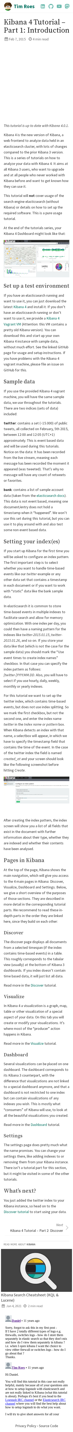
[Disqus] (36, 1365)
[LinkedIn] (42, 6)
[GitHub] (51, 6)
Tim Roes (24, 6)
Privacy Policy (25, 1425)
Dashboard (39, 1124)
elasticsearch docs (50, 495)
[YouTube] (59, 6)
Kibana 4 (19, 306)
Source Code (48, 1425)
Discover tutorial (16, 1211)
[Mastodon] (67, 6)
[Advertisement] (36, 82)
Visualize (37, 1043)
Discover (37, 985)
